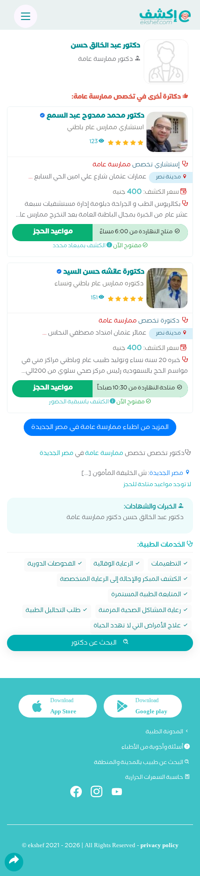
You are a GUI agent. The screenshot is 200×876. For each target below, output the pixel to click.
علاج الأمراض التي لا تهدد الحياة (137, 626)
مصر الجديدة (56, 454)
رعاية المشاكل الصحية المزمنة (140, 611)
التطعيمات (166, 565)
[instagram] (100, 793)
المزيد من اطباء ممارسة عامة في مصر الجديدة (100, 428)
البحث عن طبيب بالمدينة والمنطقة (139, 763)
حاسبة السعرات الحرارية (154, 778)
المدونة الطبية (165, 732)
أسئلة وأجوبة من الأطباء (152, 748)
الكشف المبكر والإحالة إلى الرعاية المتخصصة (121, 580)
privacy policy (159, 846)
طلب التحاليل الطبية (54, 611)
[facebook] (79, 793)
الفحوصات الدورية (52, 565)
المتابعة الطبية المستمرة (146, 595)
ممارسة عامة (112, 166)
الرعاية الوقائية (113, 565)
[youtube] (120, 793)
